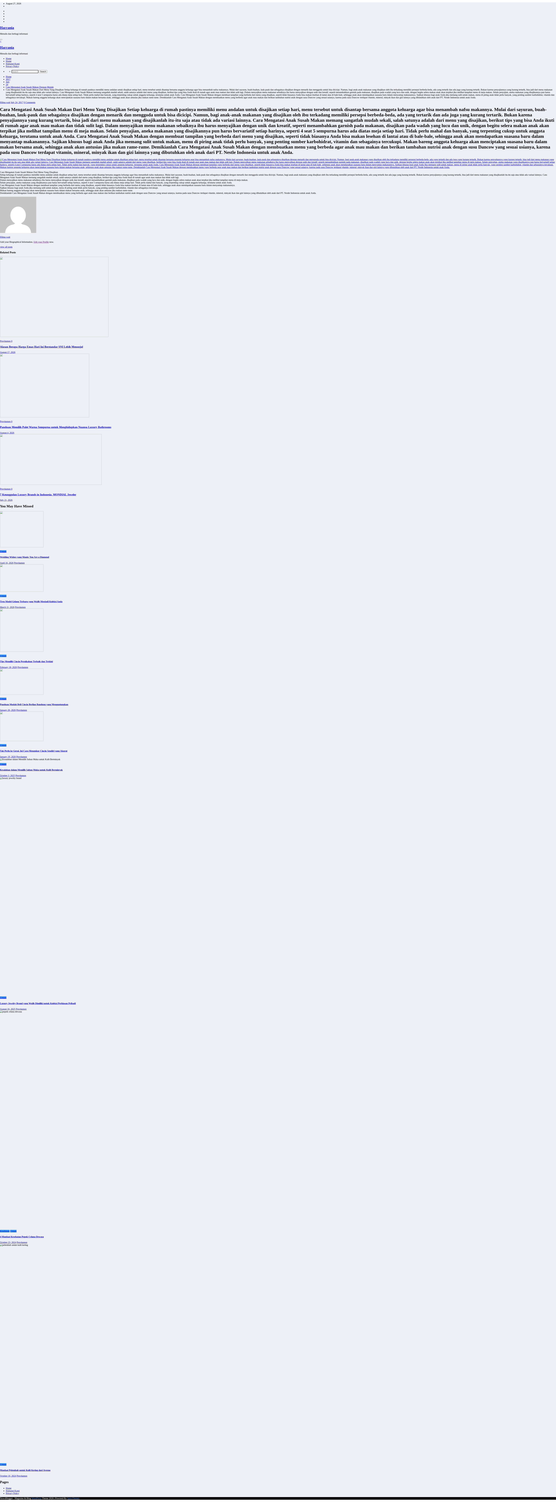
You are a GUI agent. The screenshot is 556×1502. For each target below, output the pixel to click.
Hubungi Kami (13, 64)
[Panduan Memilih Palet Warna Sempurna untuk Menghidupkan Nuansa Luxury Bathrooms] (44, 416)
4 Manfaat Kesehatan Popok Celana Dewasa (22, 1237)
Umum (3, 551)
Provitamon (5, 341)
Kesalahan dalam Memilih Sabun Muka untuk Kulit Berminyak (31, 770)
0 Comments (29, 102)
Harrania (7, 28)
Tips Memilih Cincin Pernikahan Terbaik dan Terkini (26, 661)
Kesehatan (5, 1231)
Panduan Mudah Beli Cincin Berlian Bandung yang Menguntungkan (34, 704)
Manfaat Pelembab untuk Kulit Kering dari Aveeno (25, 1470)
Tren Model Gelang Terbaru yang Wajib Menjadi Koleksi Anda (31, 601)
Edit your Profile (41, 242)
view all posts (6, 247)
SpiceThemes (73, 1498)
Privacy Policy (12, 66)
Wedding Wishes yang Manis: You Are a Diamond (24, 557)
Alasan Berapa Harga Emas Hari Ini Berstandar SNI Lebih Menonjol (41, 346)
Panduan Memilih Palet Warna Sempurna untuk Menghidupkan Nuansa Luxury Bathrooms (55, 427)
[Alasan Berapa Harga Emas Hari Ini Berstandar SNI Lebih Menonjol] (54, 336)
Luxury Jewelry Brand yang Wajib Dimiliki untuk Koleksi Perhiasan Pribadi (38, 1003)
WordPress (36, 1498)
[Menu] (1, 39)
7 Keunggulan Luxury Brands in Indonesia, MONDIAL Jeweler (38, 494)
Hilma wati (5, 102)
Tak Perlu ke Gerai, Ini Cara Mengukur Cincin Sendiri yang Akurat (33, 751)
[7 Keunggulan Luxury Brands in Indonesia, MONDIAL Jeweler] (51, 484)
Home (8, 58)
